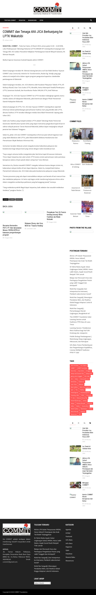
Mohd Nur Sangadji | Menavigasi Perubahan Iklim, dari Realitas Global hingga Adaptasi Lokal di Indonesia (47, 568)
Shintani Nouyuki (80, 403)
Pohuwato (89, 395)
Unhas (90, 409)
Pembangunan (74, 392)
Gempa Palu (89, 373)
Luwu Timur (74, 384)
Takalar (78, 406)
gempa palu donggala (76, 376)
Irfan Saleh (87, 376)
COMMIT (12, 199)
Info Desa (69, 543)
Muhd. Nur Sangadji (85, 387)
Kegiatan (22, 20)
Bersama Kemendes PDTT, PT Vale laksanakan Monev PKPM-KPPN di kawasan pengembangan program (12, 230)
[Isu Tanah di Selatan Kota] (75, 52)
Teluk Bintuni (83, 409)
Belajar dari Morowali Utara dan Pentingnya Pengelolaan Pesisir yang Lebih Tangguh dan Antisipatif (47, 551)
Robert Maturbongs (76, 400)
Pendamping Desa (85, 392)
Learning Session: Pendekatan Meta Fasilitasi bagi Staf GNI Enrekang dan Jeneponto (80, 330)
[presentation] (73, 28)
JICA (72, 379)
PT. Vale (73, 398)
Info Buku (69, 540)
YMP (80, 414)
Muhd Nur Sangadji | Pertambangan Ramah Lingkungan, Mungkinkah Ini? (80, 311)
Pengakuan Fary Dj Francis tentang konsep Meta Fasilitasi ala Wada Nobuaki (56, 215)
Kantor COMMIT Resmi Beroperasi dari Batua (87, 103)
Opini (41, 20)
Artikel (68, 533)
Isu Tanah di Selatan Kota (86, 52)
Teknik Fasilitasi (74, 409)
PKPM (82, 395)
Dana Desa (73, 371)
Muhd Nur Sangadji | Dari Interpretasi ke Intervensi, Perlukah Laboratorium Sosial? (80, 291)
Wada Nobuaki (74, 411)
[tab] (73, 28)
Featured (69, 536)
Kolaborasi (81, 381)
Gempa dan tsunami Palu (77, 373)
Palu (76, 390)
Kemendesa (74, 381)
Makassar (81, 384)
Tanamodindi (85, 406)
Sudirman (89, 403)
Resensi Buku (70, 557)
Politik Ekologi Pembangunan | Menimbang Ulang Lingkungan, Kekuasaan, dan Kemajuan (80, 339)
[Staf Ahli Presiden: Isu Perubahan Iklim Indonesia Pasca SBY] (75, 33)
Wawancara (32, 20)
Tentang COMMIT (10, 20)
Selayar (72, 403)
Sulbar (72, 406)
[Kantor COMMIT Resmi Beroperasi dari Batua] (75, 100)
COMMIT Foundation (82, 368)
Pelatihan (82, 390)
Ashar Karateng (74, 365)
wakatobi (19, 199)
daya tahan (81, 371)
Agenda (68, 529)
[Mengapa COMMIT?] (75, 88)
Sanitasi (85, 400)
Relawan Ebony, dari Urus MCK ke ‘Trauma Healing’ (34, 224)
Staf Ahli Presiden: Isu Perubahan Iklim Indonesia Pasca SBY (87, 37)
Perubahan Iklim (75, 395)
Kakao (76, 379)
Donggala (88, 371)
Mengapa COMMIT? (85, 89)
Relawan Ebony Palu (82, 398)
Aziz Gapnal (83, 365)
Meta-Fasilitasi (74, 387)
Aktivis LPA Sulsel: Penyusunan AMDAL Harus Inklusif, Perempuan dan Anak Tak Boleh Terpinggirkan (47, 532)
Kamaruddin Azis (84, 379)
